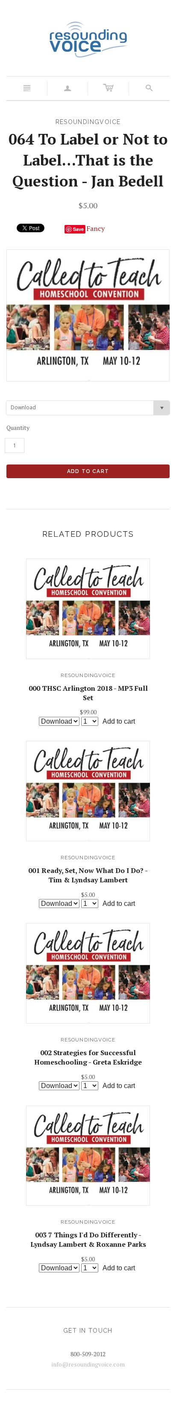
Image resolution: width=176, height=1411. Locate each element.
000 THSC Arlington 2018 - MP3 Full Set (88, 692)
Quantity (17, 427)
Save (78, 229)
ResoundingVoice (88, 675)
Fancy (95, 228)
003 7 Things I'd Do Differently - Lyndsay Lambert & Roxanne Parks (88, 1239)
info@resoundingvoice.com (88, 1364)
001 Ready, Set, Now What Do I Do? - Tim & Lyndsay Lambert (88, 875)
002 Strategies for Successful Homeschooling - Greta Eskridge (88, 1057)
